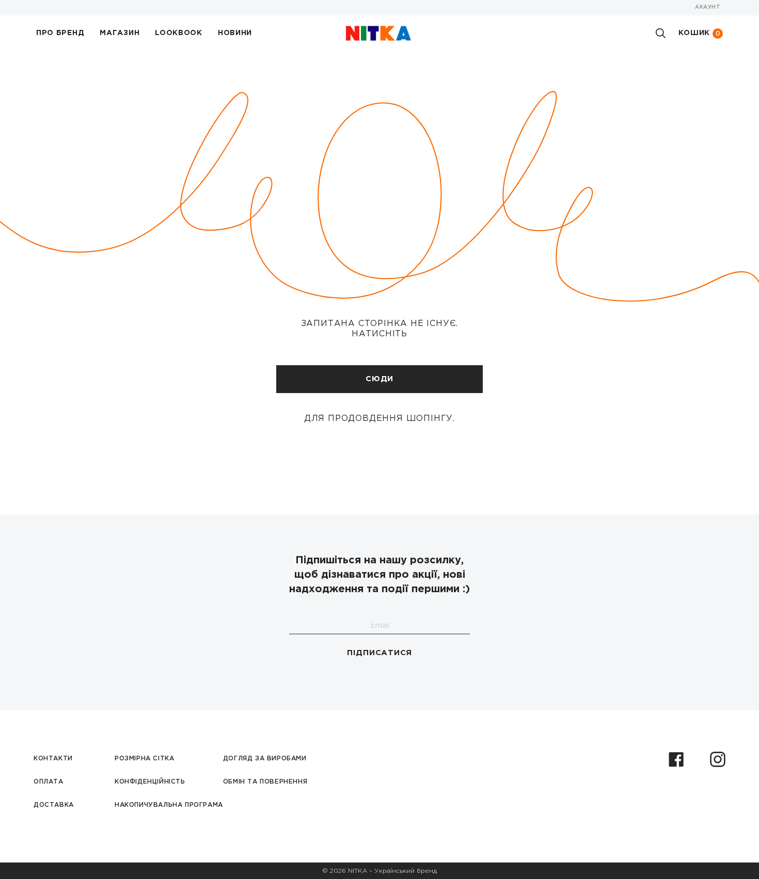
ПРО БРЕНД (60, 33)
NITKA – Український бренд (392, 871)
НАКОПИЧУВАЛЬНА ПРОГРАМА (169, 805)
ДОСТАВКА (54, 805)
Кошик (699, 33)
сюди (379, 379)
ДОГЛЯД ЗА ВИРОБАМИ (265, 758)
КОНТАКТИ (53, 758)
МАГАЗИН (119, 33)
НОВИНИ (235, 33)
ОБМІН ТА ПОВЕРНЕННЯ (265, 782)
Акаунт (707, 7)
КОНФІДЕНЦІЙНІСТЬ (150, 782)
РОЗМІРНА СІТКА (144, 758)
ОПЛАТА (49, 782)
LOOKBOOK (178, 33)
